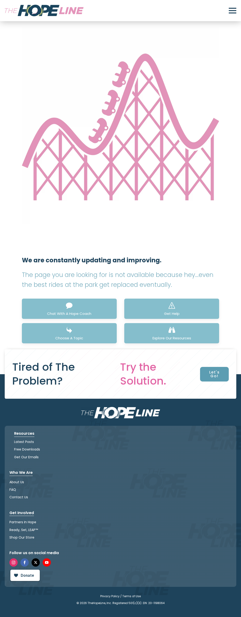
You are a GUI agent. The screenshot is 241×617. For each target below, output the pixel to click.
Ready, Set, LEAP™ (23, 530)
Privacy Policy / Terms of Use (120, 596)
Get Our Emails (26, 457)
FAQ (12, 489)
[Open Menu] (232, 10)
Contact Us (18, 497)
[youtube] (47, 562)
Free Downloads (27, 449)
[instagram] (13, 562)
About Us (16, 482)
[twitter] (36, 562)
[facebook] (24, 562)
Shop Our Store (21, 537)
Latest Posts (24, 441)
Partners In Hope (22, 522)
